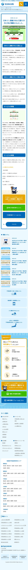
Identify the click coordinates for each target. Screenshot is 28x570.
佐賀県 (8, 488)
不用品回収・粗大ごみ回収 (19, 419)
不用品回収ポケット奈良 (6, 522)
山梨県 (8, 483)
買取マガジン (17, 539)
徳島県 (8, 500)
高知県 (15, 500)
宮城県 (22, 506)
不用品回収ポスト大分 (6, 536)
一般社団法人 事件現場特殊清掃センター (20, 454)
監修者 (3, 442)
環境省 (16, 442)
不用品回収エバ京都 (18, 528)
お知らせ (4, 426)
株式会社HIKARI (4, 542)
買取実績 (4, 437)
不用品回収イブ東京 (18, 536)
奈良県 (11, 473)
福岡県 (4, 488)
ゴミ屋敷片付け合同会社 (8, 167)
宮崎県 (4, 490)
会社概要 (4, 440)
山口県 (8, 495)
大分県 (20, 488)
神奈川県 (9, 465)
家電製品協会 (17, 448)
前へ (4, 224)
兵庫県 (8, 473)
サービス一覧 (17, 416)
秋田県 (11, 506)
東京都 (4, 465)
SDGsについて (18, 445)
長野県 (15, 480)
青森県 (4, 506)
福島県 (19, 506)
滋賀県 (19, 473)
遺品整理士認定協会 (19, 450)
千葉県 (12, 465)
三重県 (15, 473)
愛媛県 (11, 500)
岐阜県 (8, 480)
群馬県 (8, 468)
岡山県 (4, 495)
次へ (24, 224)
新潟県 (11, 483)
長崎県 (11, 488)
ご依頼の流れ (5, 424)
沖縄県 (11, 490)
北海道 (4, 511)
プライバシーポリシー (7, 448)
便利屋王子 (16, 542)
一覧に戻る (14, 224)
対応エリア (4, 431)
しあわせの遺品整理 (5, 519)
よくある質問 (5, 429)
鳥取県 (15, 495)
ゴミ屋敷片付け (18, 426)
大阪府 (4, 473)
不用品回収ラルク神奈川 (6, 533)
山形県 (15, 506)
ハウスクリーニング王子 (6, 525)
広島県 (11, 495)
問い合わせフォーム (6, 445)
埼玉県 (16, 465)
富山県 (4, 483)
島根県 (19, 495)
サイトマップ (5, 450)
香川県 (4, 500)
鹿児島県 (16, 488)
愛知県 (4, 480)
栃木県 (20, 465)
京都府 (22, 473)
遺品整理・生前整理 (19, 423)
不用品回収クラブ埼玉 (6, 531)
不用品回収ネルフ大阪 (19, 519)
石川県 (22, 480)
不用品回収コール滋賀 (19, 531)
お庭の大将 (16, 522)
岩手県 (8, 506)
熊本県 (8, 490)
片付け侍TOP (5, 416)
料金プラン (4, 418)
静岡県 (11, 480)
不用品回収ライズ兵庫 (6, 539)
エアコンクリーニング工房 (20, 525)
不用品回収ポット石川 (19, 533)
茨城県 (4, 468)
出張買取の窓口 (4, 528)
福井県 (19, 480)
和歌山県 (5, 475)
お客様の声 (4, 421)
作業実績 (4, 434)
